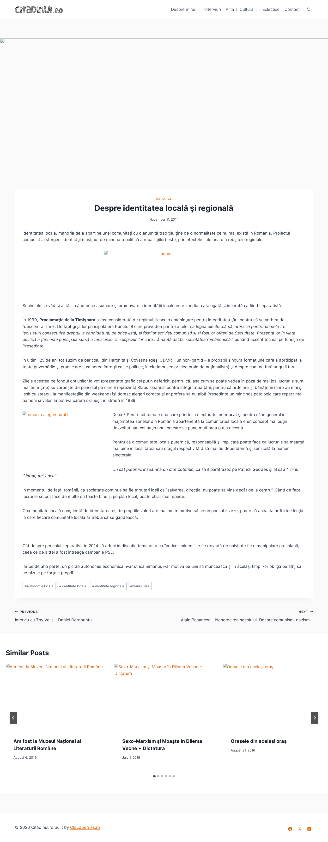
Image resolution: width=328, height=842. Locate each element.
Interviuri (212, 9)
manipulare (139, 586)
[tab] (154, 776)
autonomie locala (39, 586)
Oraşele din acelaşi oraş (259, 741)
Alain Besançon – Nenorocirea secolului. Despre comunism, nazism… (247, 616)
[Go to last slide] (13, 718)
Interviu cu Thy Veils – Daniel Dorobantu (53, 616)
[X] (300, 829)
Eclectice (270, 9)
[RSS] (309, 829)
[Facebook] (290, 829)
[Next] (314, 718)
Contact (292, 9)
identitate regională (108, 586)
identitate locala (72, 586)
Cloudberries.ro (85, 827)
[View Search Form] (308, 9)
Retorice (164, 198)
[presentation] (55, 697)
